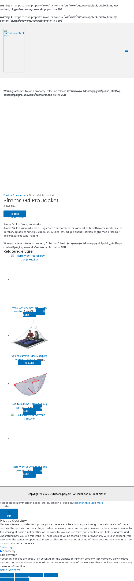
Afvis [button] (87, 503)
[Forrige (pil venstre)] (7, 579)
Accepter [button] (78, 503)
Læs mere (97, 503)
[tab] (71, 217)
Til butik (14, 214)
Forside (7, 195)
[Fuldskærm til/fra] (36, 575)
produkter (20, 195)
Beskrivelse (17, 217)
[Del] (22, 575)
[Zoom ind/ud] (51, 575)
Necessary (9, 551)
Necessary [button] (6, 547)
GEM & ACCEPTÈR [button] (10, 570)
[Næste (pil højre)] (22, 579)
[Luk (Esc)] (7, 575)
